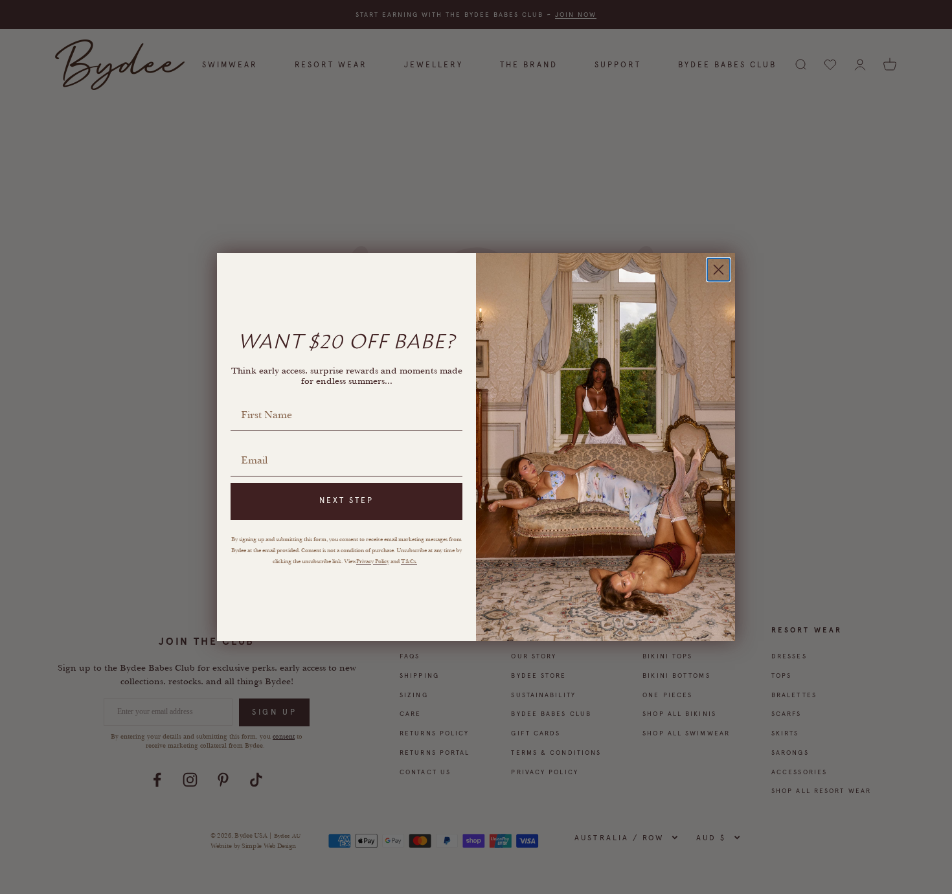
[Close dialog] (718, 269)
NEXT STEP (346, 500)
